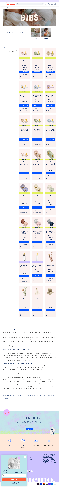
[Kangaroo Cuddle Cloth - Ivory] (37, 291)
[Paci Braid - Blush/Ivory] (50, 257)
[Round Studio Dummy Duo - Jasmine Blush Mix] (37, 154)
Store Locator (33, 457)
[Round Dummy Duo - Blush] (24, 53)
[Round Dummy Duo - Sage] (37, 53)
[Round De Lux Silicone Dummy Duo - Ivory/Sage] (50, 188)
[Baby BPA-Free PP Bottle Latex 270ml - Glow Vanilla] (37, 257)
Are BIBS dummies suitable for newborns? (13, 404)
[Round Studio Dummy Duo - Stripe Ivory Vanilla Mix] (37, 188)
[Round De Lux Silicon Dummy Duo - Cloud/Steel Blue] (50, 222)
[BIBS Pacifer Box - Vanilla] (50, 291)
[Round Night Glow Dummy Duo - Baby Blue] (50, 120)
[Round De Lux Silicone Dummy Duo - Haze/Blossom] (37, 222)
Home (4, 7)
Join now (29, 429)
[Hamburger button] (3, 4)
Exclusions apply (36, 445)
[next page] (42, 323)
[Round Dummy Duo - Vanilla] (50, 53)
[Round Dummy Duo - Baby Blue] (37, 87)
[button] (24, 77)
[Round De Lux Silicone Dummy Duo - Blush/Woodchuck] (24, 222)
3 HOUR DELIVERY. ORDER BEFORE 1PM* (10, 0)
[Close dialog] (25, 457)
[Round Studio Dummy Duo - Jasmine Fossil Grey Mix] (24, 188)
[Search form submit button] (42, 3)
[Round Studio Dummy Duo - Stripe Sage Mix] (50, 154)
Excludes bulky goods (9, 446)
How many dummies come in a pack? (12, 393)
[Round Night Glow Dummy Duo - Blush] (24, 154)
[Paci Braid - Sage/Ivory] (24, 291)
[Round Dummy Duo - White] (24, 87)
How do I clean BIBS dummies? (10, 407)
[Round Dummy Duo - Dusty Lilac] (50, 87)
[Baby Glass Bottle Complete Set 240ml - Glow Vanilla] (24, 257)
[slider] (3, 50)
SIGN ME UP (14, 479)
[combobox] (30, 3)
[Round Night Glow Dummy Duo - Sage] (37, 120)
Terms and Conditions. (14, 483)
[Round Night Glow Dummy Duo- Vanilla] (24, 120)
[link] (14, 463)
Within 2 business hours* (49, 445)
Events (31, 459)
